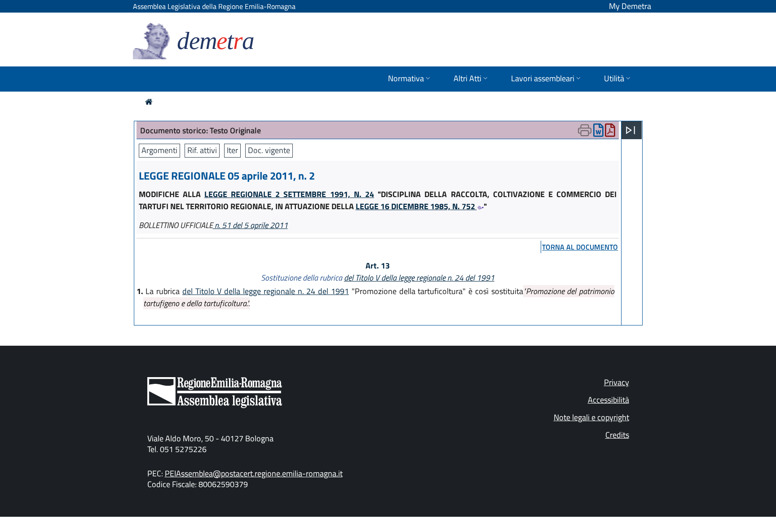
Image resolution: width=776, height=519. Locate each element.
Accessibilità (608, 400)
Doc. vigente (269, 150)
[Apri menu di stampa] (584, 130)
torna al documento (580, 247)
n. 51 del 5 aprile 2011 (250, 225)
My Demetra (630, 6)
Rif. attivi (202, 150)
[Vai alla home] (149, 102)
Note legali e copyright (591, 417)
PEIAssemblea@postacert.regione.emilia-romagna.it (254, 473)
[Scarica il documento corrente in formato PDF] (610, 132)
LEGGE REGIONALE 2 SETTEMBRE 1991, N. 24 (289, 194)
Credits (617, 435)
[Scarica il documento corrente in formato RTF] (598, 132)
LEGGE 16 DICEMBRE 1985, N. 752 (416, 206)
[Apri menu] (630, 130)
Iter (232, 150)
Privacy (616, 382)
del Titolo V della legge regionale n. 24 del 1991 (419, 278)
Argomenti (159, 150)
